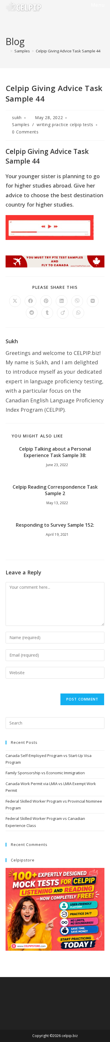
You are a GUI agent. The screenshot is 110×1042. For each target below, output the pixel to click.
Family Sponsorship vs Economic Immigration (45, 772)
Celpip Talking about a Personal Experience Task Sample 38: (55, 452)
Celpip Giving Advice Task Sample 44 (68, 51)
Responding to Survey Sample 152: (55, 525)
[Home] (7, 51)
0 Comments (25, 132)
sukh (16, 117)
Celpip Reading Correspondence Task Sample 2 (55, 490)
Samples (20, 124)
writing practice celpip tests (65, 124)
